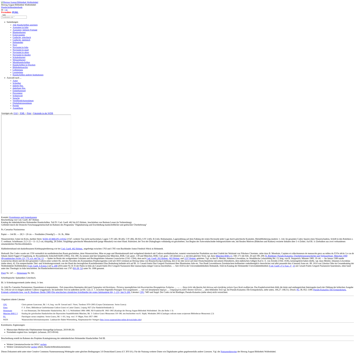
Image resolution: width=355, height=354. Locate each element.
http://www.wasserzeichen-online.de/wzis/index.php (120, 319)
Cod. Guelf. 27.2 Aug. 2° (280, 266)
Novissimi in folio (20, 47)
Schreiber (17, 83)
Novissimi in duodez (22, 55)
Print (29, 113)
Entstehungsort (19, 90)
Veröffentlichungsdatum (23, 100)
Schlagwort (18, 95)
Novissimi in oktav (21, 52)
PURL (15, 12)
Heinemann (22, 273)
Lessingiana (18, 72)
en (6, 10)
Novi (15, 45)
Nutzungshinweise (229, 351)
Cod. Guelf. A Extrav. (37, 266)
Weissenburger (19, 60)
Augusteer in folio (20, 27)
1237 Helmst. (190, 258)
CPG (142, 292)
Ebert (3, 273)
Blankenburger (19, 32)
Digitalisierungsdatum (22, 103)
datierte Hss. (18, 85)
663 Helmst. (174, 258)
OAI (16, 113)
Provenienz (17, 93)
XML (22, 113)
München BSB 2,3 (224, 256)
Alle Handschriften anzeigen (25, 25)
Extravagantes (19, 35)
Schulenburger (19, 57)
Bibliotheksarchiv (20, 67)
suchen (43, 344)
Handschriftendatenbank (11, 7)
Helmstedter (18, 42)
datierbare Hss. (19, 88)
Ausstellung (18, 108)
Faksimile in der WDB (43, 113)
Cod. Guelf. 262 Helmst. (157, 258)
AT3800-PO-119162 (57, 239)
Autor (15, 80)
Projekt (16, 105)
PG (298, 290)
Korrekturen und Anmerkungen (23, 217)
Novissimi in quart (21, 50)
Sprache (16, 98)
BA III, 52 (77, 268)
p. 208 (54, 266)
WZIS (45, 239)
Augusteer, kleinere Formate (25, 30)
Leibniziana (18, 70)
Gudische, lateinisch (21, 40)
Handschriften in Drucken (24, 65)
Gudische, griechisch (22, 37)
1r (294, 266)
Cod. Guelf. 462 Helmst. (72, 248)
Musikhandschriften (21, 62)
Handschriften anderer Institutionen (28, 75)
